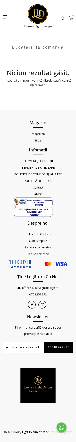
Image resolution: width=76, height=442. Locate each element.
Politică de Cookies (38, 234)
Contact (38, 187)
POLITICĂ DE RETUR (38, 181)
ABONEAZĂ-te (58, 347)
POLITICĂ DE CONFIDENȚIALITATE (38, 174)
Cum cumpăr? (38, 241)
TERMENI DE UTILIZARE (38, 167)
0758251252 (38, 294)
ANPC (38, 194)
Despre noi (38, 134)
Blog (38, 140)
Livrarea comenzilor (38, 247)
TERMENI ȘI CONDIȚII (38, 161)
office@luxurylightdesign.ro (40, 288)
